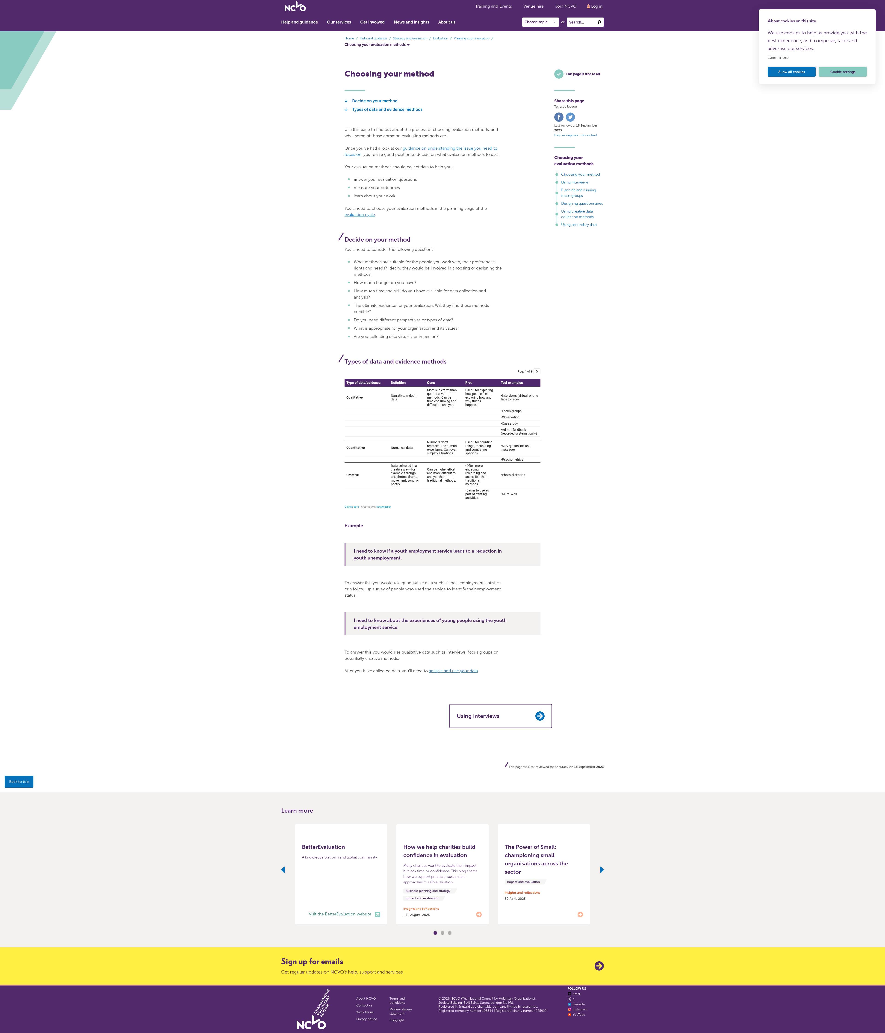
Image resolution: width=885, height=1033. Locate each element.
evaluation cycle (360, 214)
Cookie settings (843, 72)
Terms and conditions (397, 1001)
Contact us (364, 1005)
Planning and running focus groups (578, 193)
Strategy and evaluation (410, 38)
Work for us (364, 1012)
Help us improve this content (575, 135)
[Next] (602, 871)
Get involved (372, 22)
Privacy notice (366, 1019)
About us (446, 22)
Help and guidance (299, 22)
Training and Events (493, 6)
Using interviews (575, 182)
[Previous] (283, 871)
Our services (339, 22)
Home (349, 38)
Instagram (580, 1009)
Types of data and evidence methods (387, 109)
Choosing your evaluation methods (375, 44)
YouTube (579, 1015)
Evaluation (440, 38)
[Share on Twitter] (570, 121)
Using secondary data (579, 224)
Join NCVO (566, 6)
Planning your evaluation (472, 38)
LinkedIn (579, 1004)
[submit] (599, 22)
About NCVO (366, 998)
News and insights (411, 22)
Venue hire (533, 6)
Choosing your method (580, 174)
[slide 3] (442, 933)
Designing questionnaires (582, 203)
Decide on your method (375, 101)
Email (577, 994)
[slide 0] (435, 933)
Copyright (396, 1020)
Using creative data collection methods (577, 214)
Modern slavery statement (400, 1011)
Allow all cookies (791, 72)
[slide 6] (449, 933)
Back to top (19, 781)
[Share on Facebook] (558, 121)
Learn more (778, 57)
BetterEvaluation (323, 847)
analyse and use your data (453, 670)
